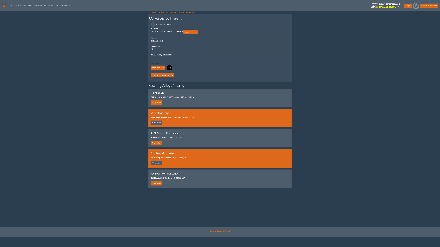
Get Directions (190, 32)
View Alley (156, 102)
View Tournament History (163, 75)
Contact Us (66, 6)
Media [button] (57, 6)
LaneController (158, 68)
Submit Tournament (429, 6)
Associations (48, 6)
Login (408, 6)
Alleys (30, 6)
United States (169, 12)
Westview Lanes (190, 12)
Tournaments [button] (20, 6)
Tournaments (159, 12)
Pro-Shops (38, 6)
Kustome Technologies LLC (220, 231)
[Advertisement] (18, 45)
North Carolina (179, 12)
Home (11, 6)
